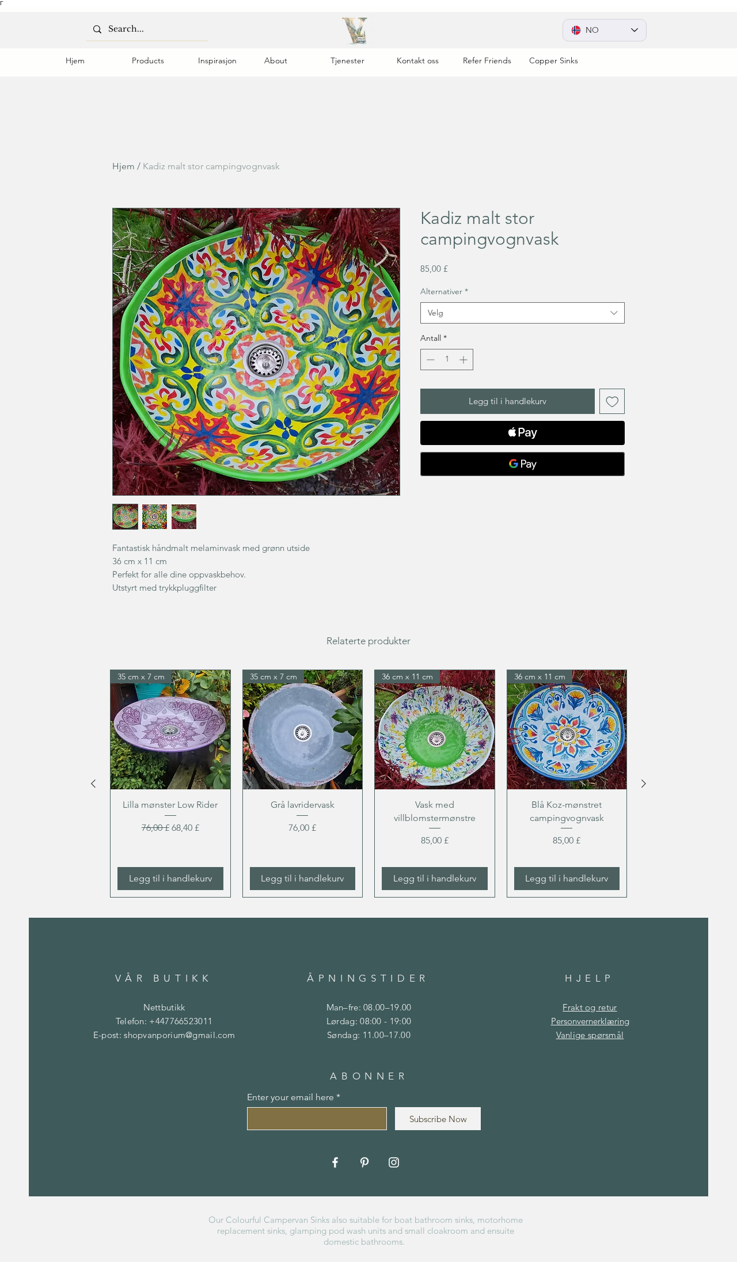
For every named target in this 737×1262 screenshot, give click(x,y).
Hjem (123, 166)
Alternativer (444, 291)
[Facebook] (335, 1162)
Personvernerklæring (590, 1021)
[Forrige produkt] (93, 783)
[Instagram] (394, 1162)
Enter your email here (290, 1097)
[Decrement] (429, 359)
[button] (156, 60)
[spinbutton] (446, 359)
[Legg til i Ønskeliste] (612, 402)
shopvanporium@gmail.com (179, 1034)
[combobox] (522, 313)
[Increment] (464, 359)
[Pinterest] (364, 1162)
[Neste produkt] (644, 783)
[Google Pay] (522, 464)
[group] (368, 784)
